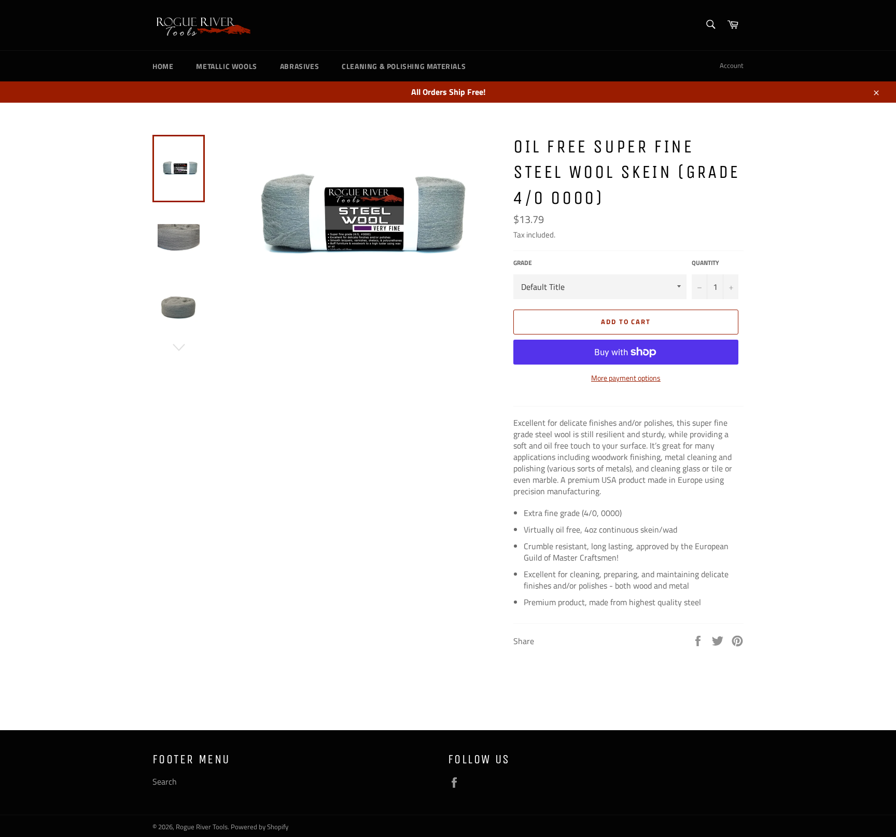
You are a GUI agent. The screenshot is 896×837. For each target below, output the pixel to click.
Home (162, 66)
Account (732, 65)
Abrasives (299, 66)
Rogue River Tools (202, 826)
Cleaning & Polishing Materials (404, 66)
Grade (522, 263)
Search (164, 781)
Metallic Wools (226, 66)
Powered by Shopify (259, 826)
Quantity (705, 263)
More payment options (626, 378)
